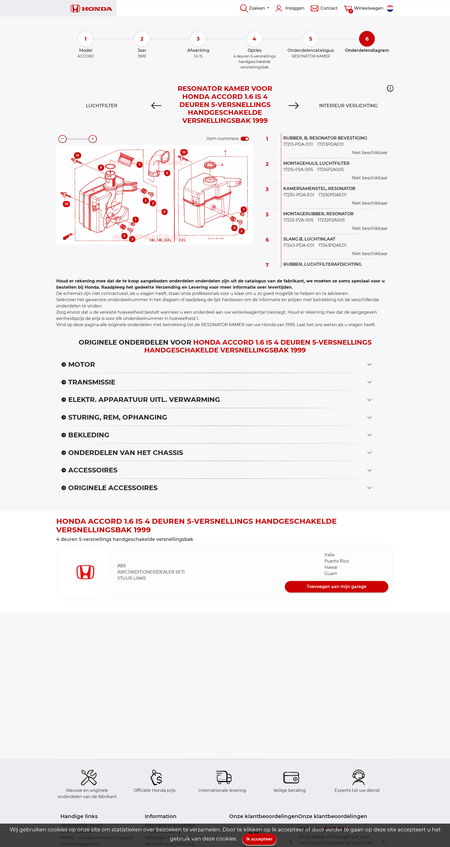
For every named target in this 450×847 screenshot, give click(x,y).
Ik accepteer (259, 839)
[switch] (245, 139)
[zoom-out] (62, 139)
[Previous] (156, 106)
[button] (390, 88)
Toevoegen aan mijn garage (336, 586)
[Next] (293, 106)
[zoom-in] (93, 139)
